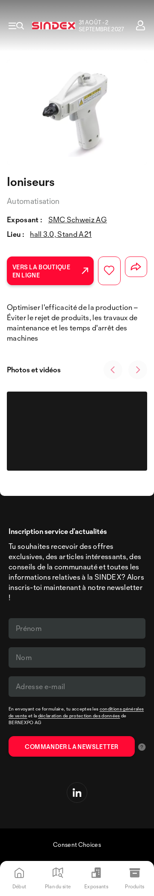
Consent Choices (77, 844)
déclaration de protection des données (79, 716)
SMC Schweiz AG (77, 219)
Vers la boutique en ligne (41, 271)
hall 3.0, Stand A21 (61, 234)
